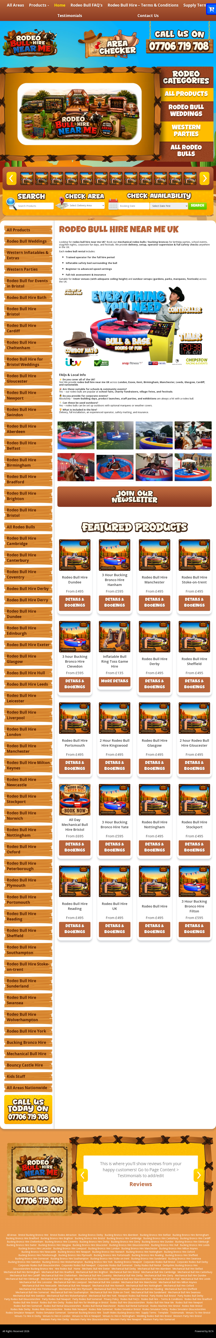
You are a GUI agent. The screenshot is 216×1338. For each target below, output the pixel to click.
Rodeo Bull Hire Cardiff (21, 328)
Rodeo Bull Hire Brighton (21, 496)
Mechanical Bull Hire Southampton (69, 1292)
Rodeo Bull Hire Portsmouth (21, 899)
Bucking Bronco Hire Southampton (69, 1258)
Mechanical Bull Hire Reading (147, 1289)
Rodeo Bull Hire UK (114, 906)
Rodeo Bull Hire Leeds (27, 684)
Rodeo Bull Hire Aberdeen (21, 429)
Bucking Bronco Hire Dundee (157, 1241)
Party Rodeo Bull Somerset (87, 1299)
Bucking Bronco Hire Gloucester (90, 1245)
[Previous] (12, 178)
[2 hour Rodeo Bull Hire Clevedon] (86, 178)
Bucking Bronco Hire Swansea (184, 1258)
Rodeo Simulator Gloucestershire (188, 1309)
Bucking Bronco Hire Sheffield (181, 1255)
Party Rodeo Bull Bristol (163, 1295)
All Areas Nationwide (27, 1087)
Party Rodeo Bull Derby (190, 1295)
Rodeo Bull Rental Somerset (133, 1305)
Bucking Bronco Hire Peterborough (37, 1255)
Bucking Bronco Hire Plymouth (75, 1255)
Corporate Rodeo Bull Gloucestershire (39, 1265)
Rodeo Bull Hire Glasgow (21, 659)
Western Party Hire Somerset (159, 1319)
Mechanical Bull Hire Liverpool (70, 1282)
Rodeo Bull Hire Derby (28, 588)
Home (59, 5)
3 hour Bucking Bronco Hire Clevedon (74, 661)
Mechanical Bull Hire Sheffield (181, 1289)
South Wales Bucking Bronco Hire (121, 1312)
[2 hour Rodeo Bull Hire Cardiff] (56, 178)
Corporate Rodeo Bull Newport (79, 1265)
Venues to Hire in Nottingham (119, 1316)
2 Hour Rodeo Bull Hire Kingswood (114, 743)
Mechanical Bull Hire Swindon (29, 1295)
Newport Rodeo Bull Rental (133, 1295)
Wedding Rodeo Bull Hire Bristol (154, 1316)
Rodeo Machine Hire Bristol (165, 1305)
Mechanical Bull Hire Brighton (92, 1272)
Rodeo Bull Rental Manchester (99, 1305)
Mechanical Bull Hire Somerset (32, 1292)
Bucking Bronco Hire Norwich (108, 1251)
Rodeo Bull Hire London (21, 732)
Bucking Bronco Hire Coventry (61, 1241)
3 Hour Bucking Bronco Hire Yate (115, 824)
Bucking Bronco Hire (26, 1042)
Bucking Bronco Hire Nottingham (144, 1251)
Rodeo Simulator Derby (155, 1309)
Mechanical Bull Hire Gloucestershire (131, 1278)
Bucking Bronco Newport (128, 1261)
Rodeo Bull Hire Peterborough (21, 866)
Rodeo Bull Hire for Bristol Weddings (25, 362)
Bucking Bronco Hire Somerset (32, 1258)
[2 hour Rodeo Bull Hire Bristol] (41, 178)
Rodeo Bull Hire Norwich (21, 815)
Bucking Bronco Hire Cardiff (195, 1238)
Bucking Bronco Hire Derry (125, 1241)
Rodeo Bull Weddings (27, 241)
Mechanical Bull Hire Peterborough (38, 1289)
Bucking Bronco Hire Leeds (195, 1245)
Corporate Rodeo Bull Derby (192, 1261)
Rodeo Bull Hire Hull (26, 673)
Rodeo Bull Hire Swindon (21, 412)
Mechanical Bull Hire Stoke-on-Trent (110, 1292)
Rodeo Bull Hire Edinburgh (21, 630)
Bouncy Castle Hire (25, 1065)
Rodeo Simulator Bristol (127, 1309)
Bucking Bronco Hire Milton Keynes (178, 1248)
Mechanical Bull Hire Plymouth (75, 1289)
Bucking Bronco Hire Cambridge (124, 1238)
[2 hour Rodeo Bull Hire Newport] (160, 178)
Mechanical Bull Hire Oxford (179, 1285)
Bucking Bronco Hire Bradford (22, 1238)
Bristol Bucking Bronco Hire (33, 1234)
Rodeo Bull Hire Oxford (21, 849)
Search (197, 206)
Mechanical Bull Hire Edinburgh (22, 1278)
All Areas (15, 5)
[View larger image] (76, 435)
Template (163, 1312)
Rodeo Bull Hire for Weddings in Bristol (87, 1302)
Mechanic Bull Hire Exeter (96, 1268)
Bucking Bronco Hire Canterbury (160, 1238)
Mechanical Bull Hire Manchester (139, 1282)
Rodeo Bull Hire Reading (21, 916)
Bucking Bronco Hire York (99, 1261)
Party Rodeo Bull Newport (56, 1299)
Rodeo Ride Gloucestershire (47, 1309)
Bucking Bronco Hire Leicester (34, 1248)
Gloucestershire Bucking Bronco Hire (33, 1268)
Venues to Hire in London (56, 1316)
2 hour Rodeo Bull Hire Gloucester (194, 743)
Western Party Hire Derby (55, 1319)
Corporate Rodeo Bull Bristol (159, 1261)
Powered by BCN (204, 1331)
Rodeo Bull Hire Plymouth (21, 882)
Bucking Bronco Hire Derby (94, 1241)
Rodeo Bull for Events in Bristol (27, 283)
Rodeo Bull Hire (154, 906)
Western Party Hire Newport (126, 1319)
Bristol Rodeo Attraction (63, 1234)
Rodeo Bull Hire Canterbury (21, 557)
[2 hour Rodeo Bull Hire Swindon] (175, 178)
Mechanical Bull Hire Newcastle (39, 1285)
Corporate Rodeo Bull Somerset (114, 1265)
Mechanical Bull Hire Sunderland (148, 1292)
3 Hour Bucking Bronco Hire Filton (194, 906)
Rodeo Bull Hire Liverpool (21, 715)
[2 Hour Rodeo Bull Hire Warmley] (190, 178)
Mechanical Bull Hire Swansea (184, 1292)
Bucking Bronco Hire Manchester (139, 1248)
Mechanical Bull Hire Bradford (58, 1272)
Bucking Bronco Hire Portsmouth (112, 1255)
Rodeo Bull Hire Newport (21, 395)
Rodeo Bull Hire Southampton (21, 949)
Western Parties (22, 269)
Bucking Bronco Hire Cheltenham (25, 1241)
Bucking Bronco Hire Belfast (155, 1234)
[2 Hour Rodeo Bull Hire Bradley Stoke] (26, 178)
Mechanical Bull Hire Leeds (195, 1278)
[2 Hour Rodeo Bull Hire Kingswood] (145, 178)
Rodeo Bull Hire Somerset (28, 1305)
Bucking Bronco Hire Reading (148, 1255)
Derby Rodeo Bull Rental (147, 1265)
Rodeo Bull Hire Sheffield (21, 933)
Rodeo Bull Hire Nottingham (21, 832)
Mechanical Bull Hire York (102, 1295)
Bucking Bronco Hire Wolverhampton (62, 1261)
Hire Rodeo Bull (63, 1268)
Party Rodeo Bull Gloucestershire (22, 1299)
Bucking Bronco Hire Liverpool (69, 1248)
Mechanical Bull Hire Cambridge (158, 1272)
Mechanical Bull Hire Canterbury (195, 1272)
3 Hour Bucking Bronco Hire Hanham (114, 579)
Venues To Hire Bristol (198, 1312)
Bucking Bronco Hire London (104, 1248)
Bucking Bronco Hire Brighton (56, 1238)
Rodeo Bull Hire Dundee (21, 614)
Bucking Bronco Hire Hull (164, 1245)
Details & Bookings (74, 603)
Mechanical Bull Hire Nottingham (144, 1285)
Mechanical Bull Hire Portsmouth (112, 1289)
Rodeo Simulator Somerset (51, 1312)
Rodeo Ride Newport (75, 1309)
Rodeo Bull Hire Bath (26, 297)
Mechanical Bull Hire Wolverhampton (67, 1295)
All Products (18, 229)
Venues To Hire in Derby (28, 1316)
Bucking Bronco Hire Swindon (24, 1261)
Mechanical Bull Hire (26, 1053)
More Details (114, 682)
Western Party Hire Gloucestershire (90, 1319)
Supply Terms (196, 5)
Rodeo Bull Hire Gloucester (21, 378)
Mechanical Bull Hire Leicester (35, 1282)
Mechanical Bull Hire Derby (128, 1275)
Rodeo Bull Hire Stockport (21, 799)
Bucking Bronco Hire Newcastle (38, 1251)
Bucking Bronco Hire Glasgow (54, 1245)
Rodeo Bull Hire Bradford (21, 479)
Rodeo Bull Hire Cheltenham (21, 345)
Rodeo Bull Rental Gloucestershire (62, 1305)
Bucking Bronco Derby (90, 1234)
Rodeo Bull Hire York (26, 1031)
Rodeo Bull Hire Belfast (21, 445)
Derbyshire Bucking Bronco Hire (180, 1265)
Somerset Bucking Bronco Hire (84, 1312)
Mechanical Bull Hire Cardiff (25, 1275)
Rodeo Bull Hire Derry (27, 600)
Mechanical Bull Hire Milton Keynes (178, 1282)
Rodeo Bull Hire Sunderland (21, 983)
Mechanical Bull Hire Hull (166, 1278)
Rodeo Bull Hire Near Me (160, 1302)
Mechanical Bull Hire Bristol (125, 1272)
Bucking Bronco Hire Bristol (90, 1238)
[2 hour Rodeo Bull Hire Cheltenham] (71, 178)
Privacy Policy (111, 1299)
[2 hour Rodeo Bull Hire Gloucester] (116, 178)
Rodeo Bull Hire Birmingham (21, 462)
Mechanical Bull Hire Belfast (187, 1268)
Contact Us (148, 15)
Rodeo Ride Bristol (192, 1305)
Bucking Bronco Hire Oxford (179, 1251)
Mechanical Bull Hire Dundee (190, 1275)
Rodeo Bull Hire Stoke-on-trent (28, 966)
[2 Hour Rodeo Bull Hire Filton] (101, 178)
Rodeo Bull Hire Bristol (21, 311)
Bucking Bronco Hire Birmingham (190, 1234)
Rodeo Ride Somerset (101, 1309)
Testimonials (69, 15)
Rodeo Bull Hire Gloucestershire (127, 1302)
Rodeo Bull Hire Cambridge (21, 541)
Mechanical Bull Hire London (103, 1282)
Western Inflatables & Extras (27, 255)
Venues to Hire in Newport (86, 1316)
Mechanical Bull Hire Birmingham (22, 1272)
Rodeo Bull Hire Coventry (21, 574)
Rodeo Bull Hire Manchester (21, 748)
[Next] (204, 178)
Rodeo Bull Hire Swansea (21, 1000)
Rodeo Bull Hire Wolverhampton (22, 1017)
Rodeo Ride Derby (20, 1309)
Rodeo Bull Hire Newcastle (21, 782)
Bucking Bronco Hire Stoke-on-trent (109, 1258)
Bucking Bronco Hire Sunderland (148, 1258)
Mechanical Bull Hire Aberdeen (154, 1268)
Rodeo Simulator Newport (20, 1312)
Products (38, 5)
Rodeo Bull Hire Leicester (21, 698)
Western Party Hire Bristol (187, 1316)
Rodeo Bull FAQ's (86, 5)
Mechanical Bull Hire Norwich (108, 1285)
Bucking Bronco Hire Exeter (22, 1245)
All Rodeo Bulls (21, 527)
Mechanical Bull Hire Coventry (95, 1275)
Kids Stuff (16, 1076)
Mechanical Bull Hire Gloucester (92, 1278)
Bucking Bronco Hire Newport (74, 1251)
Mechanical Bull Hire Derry (158, 1275)
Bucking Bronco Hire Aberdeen (121, 1234)
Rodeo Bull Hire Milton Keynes (28, 765)
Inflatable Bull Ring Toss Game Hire (114, 661)
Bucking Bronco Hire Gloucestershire (129, 1245)
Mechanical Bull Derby (124, 1268)
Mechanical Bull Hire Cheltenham (59, 1275)
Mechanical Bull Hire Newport (74, 1285)
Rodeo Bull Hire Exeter (28, 644)
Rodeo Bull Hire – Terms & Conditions (143, 5)
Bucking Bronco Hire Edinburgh (192, 1241)
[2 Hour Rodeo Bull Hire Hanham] (130, 178)
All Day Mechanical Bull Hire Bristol (75, 824)
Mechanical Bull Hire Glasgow (57, 1278)
